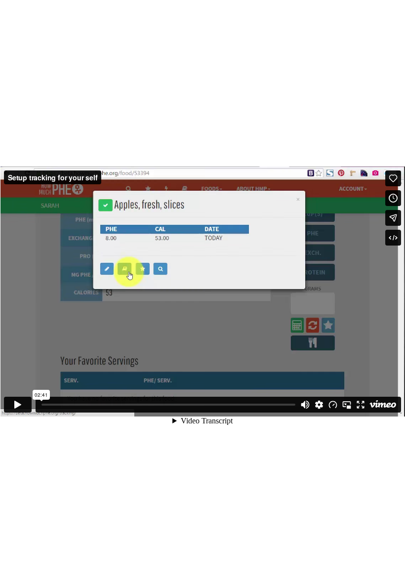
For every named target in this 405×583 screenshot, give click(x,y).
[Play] (18, 405)
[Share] (393, 218)
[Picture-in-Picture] (347, 405)
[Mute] (305, 405)
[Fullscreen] (360, 405)
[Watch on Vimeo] (382, 405)
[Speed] (333, 405)
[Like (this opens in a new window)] (393, 178)
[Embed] (393, 238)
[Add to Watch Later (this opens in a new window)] (393, 198)
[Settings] (319, 405)
